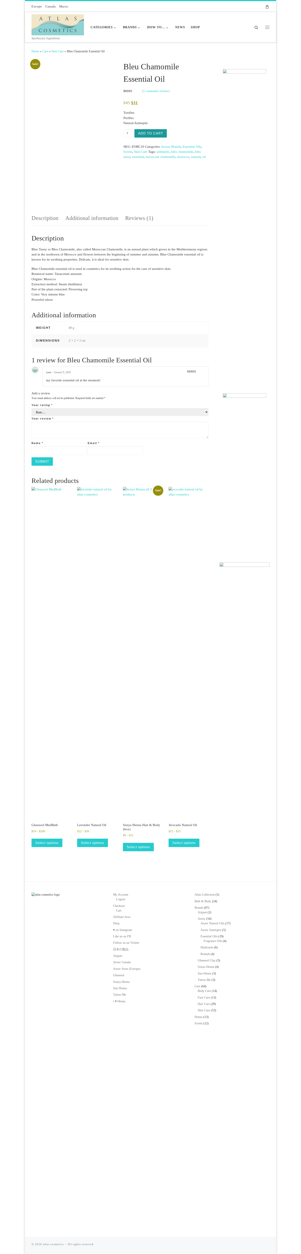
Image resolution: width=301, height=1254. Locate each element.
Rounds (205, 954)
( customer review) (156, 91)
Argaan (117, 955)
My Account (120, 894)
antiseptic (162, 151)
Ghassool (118, 975)
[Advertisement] (244, 314)
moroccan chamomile (160, 157)
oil (204, 157)
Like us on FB (122, 936)
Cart (118, 910)
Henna (199, 1017)
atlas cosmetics (53, 1244)
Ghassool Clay (207, 960)
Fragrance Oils (213, 941)
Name (37, 443)
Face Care (204, 997)
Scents (127, 151)
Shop (116, 923)
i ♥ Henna (119, 1001)
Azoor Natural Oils (212, 923)
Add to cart (150, 133)
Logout (120, 899)
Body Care (204, 991)
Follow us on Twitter (126, 942)
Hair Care (204, 1004)
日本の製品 (120, 949)
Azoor (165, 146)
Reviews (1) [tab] (139, 218)
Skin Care (57, 51)
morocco (183, 157)
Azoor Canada (122, 962)
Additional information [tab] (91, 218)
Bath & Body (203, 901)
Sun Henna (120, 988)
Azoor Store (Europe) (126, 968)
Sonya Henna (121, 982)
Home (35, 51)
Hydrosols (207, 947)
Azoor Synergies (211, 930)
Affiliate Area (121, 917)
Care (45, 51)
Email (94, 443)
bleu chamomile (182, 151)
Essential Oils (192, 146)
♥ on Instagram (122, 930)
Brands (176, 146)
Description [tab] (45, 218)
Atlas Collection (205, 894)
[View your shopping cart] (267, 6)
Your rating (42, 405)
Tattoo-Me (119, 994)
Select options (47, 843)
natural (196, 157)
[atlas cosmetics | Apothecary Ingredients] (58, 23)
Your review (43, 418)
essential (138, 157)
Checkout (119, 906)
